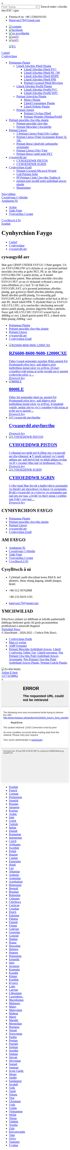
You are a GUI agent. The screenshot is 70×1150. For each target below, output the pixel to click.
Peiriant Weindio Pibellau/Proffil (43, 116)
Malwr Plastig (32, 99)
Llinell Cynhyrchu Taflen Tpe (35, 651)
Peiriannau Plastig (19, 62)
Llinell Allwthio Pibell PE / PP (42, 72)
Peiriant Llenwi (18, 130)
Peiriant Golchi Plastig (54, 662)
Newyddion (8, 194)
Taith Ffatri (15, 210)
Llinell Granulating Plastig (39, 103)
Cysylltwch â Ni (11, 220)
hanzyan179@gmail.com (23, 603)
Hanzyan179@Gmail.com (24, 20)
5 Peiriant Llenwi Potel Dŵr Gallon (37, 133)
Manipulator (23, 187)
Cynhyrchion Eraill (20, 167)
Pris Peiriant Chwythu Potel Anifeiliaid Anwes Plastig (32, 661)
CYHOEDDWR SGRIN (31, 164)
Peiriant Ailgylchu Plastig (31, 96)
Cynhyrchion (9, 56)
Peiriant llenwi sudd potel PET (34, 153)
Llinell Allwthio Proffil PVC (40, 89)
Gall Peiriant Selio (27, 174)
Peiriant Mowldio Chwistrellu (33, 126)
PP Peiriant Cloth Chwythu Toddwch (38, 177)
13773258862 (9, 675)
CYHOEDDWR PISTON (32, 160)
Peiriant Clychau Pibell (37, 113)
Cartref (5, 52)
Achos (13, 207)
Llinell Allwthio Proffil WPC (41, 93)
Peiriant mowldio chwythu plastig (29, 120)
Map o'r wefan (17, 642)
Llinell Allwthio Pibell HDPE (41, 76)
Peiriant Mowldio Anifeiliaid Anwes (30, 649)
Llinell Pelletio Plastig (37, 106)
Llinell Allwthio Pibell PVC (40, 69)
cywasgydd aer (18, 157)
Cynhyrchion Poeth (20, 639)
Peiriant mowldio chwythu (32, 123)
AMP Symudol (18, 645)
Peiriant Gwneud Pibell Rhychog (43, 82)
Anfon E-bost (9, 672)
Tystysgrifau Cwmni (21, 214)
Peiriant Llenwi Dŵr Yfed (31, 150)
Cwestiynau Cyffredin (14, 197)
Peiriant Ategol (25, 110)
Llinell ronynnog (47, 652)
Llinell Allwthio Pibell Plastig (33, 66)
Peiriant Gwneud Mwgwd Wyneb (36, 170)
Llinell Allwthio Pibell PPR (40, 79)
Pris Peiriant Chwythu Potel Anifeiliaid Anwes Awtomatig (36, 656)
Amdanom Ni (9, 200)
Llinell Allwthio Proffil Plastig (34, 86)
